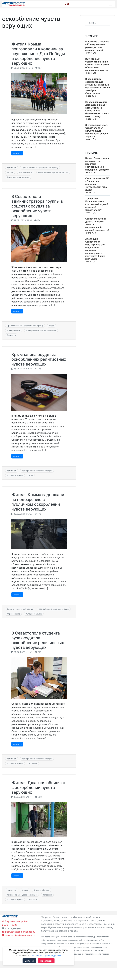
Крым (25, 890)
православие (14, 614)
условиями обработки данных (46, 955)
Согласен (29, 961)
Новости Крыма (42, 890)
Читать (16, 153)
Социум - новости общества (20, 609)
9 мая (10, 172)
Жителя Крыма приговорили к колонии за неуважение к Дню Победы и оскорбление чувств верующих (38, 54)
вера (52, 325)
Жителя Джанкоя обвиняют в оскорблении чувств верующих (38, 787)
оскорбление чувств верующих (53, 172)
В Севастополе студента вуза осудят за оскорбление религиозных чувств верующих (37, 640)
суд (31, 475)
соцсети (12, 335)
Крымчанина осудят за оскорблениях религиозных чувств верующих (38, 359)
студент (33, 763)
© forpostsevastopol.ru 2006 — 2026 (15, 923)
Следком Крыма (15, 475)
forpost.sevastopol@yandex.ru (18, 931)
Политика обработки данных (18, 935)
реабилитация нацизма (18, 177)
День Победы (26, 172)
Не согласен (46, 961)
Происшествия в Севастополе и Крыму (40, 167)
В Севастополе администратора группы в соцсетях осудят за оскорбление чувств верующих (37, 206)
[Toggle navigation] (111, 4)
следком (48, 895)
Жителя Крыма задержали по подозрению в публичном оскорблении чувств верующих (37, 502)
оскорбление (14, 330)
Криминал (11, 167)
